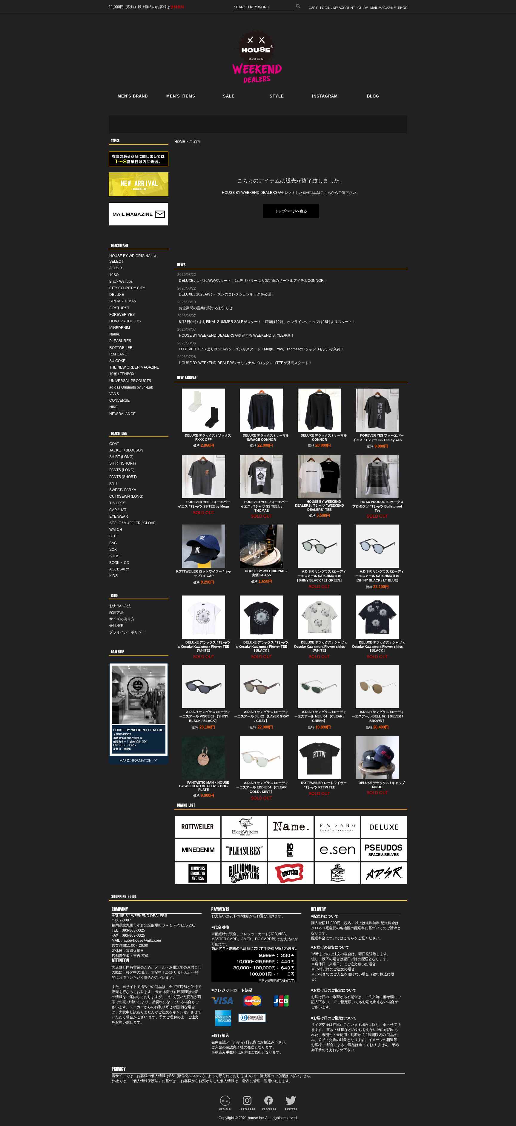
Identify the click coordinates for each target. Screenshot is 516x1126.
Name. (114, 334)
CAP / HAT (117, 510)
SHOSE (115, 556)
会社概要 (116, 626)
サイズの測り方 (121, 619)
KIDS (113, 576)
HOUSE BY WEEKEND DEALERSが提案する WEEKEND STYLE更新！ (236, 335)
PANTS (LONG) (121, 470)
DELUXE (116, 295)
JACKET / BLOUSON (126, 450)
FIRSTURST (119, 308)
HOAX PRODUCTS (125, 321)
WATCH (115, 530)
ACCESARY (119, 569)
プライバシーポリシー (127, 632)
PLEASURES (120, 341)
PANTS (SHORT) (123, 477)
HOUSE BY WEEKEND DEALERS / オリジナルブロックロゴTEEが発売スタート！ (245, 363)
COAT (114, 444)
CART (313, 8)
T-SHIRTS (117, 503)
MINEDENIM (119, 328)
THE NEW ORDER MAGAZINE (134, 367)
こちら (348, 938)
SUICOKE (117, 361)
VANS (114, 394)
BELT (113, 536)
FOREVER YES (122, 315)
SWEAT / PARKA (122, 490)
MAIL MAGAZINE (383, 8)
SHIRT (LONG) (121, 457)
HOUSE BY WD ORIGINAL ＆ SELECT (133, 259)
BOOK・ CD (119, 563)
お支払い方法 (120, 606)
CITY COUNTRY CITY (127, 288)
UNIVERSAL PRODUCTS (130, 381)
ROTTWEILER (121, 348)
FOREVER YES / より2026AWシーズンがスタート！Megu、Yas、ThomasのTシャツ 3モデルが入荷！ (261, 349)
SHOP (402, 8)
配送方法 (116, 612)
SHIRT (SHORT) (122, 463)
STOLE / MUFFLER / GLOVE (132, 523)
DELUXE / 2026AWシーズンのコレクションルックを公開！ (227, 294)
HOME (179, 142)
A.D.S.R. (116, 268)
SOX (113, 549)
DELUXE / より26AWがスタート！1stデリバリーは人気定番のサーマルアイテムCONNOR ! (252, 281)
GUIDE (362, 8)
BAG (113, 543)
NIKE (113, 407)
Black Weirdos (121, 281)
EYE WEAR (118, 516)
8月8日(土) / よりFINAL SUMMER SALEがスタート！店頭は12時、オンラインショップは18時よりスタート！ (267, 322)
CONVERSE (119, 400)
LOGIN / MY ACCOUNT (337, 8)
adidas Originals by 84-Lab (131, 387)
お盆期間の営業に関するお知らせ (206, 308)
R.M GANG (118, 354)
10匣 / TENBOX (121, 374)
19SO (114, 275)
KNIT (113, 483)
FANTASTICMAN (122, 301)
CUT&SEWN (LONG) (126, 496)
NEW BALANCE (122, 414)
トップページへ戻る (291, 211)
